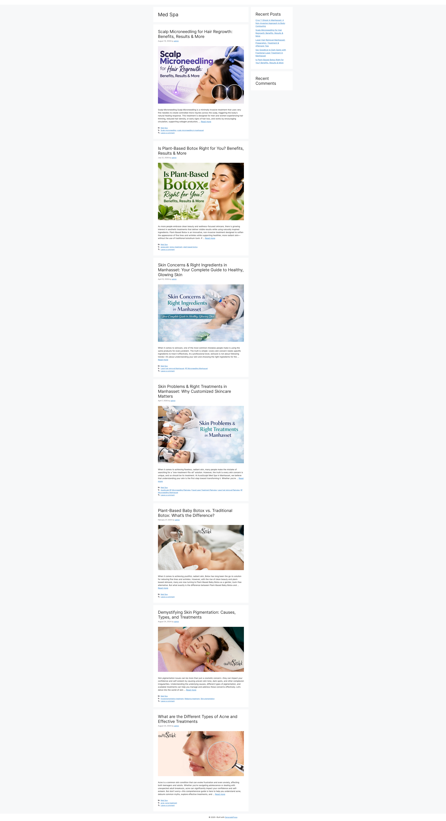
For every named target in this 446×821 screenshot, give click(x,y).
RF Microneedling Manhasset (196, 368)
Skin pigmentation (208, 699)
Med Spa (164, 128)
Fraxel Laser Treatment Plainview (204, 490)
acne (162, 803)
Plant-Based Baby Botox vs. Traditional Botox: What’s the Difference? (195, 513)
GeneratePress (231, 817)
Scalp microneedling (168, 130)
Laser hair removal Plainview (229, 490)
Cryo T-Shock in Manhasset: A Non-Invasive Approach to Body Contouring (270, 23)
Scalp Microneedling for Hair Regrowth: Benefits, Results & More (195, 34)
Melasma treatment (192, 699)
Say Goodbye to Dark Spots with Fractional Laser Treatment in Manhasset (271, 53)
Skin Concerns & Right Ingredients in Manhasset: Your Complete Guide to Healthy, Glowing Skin (201, 269)
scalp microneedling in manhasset (190, 130)
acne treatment (171, 803)
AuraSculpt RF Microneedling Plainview (175, 490)
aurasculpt (165, 247)
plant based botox (190, 247)
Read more (206, 121)
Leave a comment (168, 133)
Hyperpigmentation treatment (172, 699)
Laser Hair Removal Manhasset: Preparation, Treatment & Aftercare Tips (270, 43)
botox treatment (176, 247)
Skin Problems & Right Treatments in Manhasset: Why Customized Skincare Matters (194, 391)
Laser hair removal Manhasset (172, 368)
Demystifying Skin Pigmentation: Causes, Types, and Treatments (197, 614)
